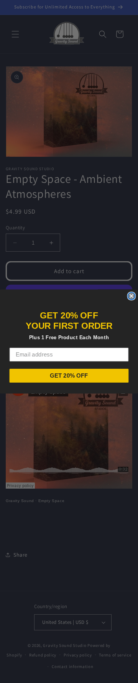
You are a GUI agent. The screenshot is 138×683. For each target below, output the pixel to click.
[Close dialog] (131, 296)
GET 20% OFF (69, 376)
